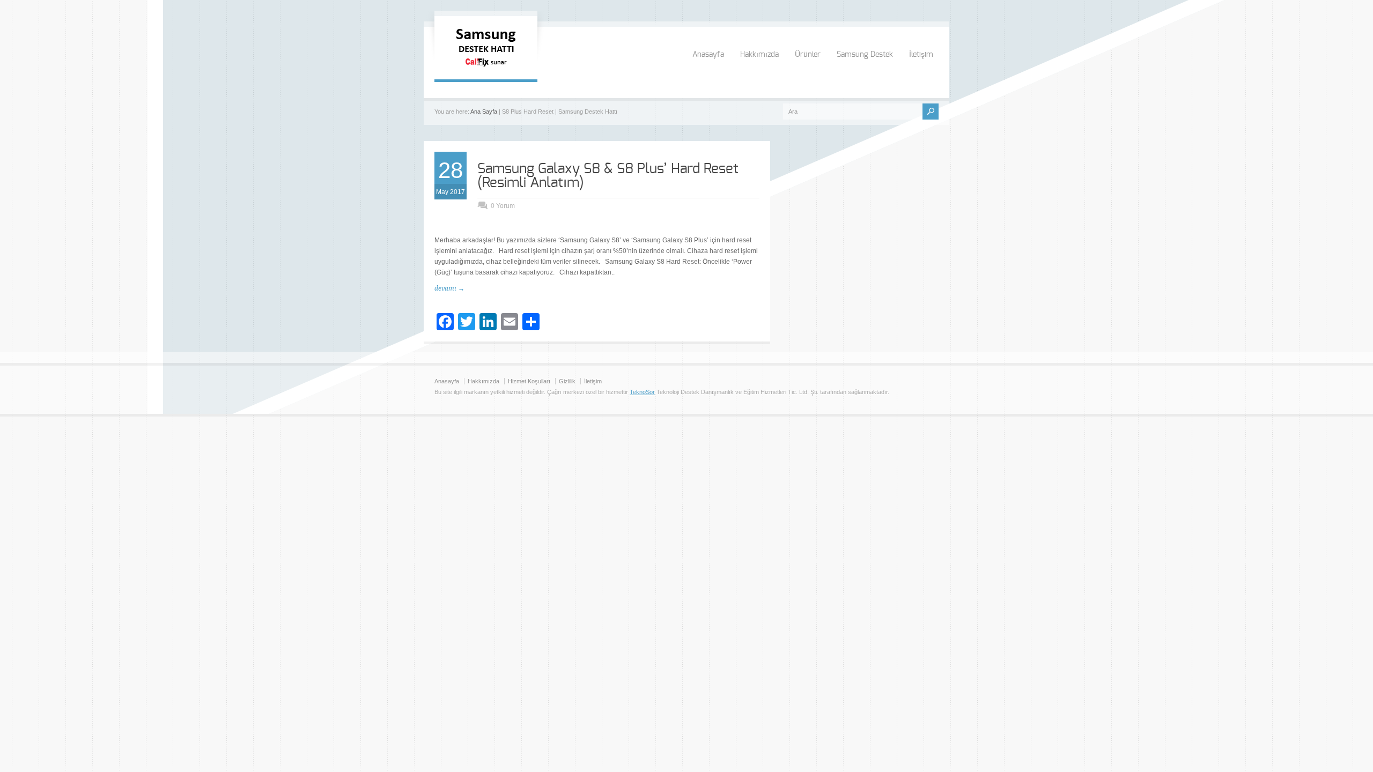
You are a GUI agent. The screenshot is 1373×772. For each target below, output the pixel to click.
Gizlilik (567, 381)
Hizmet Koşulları (529, 381)
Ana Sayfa (483, 111)
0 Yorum (503, 206)
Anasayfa (708, 54)
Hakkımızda (759, 54)
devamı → (449, 288)
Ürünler (808, 54)
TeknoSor (642, 392)
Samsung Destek (865, 54)
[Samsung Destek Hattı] (486, 68)
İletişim (921, 54)
